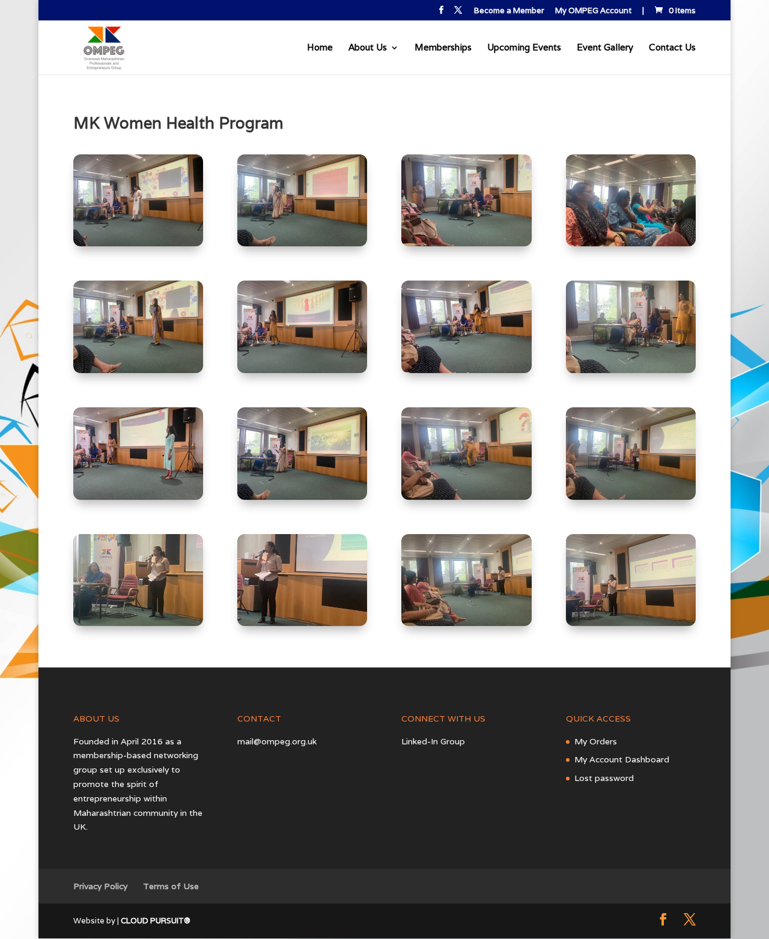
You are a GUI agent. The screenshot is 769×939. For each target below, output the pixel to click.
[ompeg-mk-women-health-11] (466, 496)
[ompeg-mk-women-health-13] (138, 622)
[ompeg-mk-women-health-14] (302, 622)
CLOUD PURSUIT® (155, 921)
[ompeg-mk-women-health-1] (138, 243)
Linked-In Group (433, 741)
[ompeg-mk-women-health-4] (631, 243)
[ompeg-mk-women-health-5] (138, 369)
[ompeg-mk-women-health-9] (138, 496)
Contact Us (672, 48)
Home (320, 48)
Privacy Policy (100, 886)
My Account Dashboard (621, 759)
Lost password (604, 778)
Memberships (443, 48)
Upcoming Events (524, 48)
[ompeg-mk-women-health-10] (302, 496)
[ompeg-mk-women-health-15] (466, 622)
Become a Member (509, 11)
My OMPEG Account (593, 11)
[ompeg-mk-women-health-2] (302, 243)
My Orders (595, 741)
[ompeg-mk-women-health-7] (466, 369)
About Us (367, 48)
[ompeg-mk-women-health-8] (631, 369)
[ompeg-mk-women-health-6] (302, 369)
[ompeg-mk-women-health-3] (466, 243)
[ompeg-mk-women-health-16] (631, 622)
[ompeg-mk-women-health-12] (631, 496)
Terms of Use (171, 886)
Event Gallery (605, 48)
